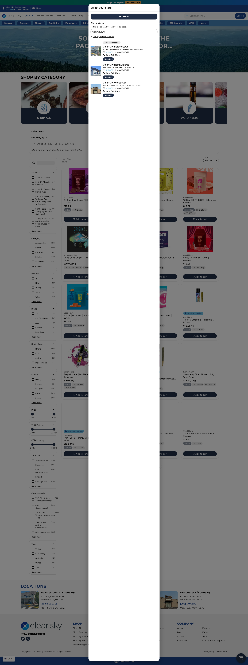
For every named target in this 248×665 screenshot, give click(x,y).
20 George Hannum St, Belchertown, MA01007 (123, 49)
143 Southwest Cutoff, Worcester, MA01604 (122, 85)
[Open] (155, 32)
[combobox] (121, 32)
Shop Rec (108, 59)
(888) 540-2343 (113, 55)
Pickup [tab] (125, 16)
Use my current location (103, 36)
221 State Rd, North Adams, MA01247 (119, 67)
